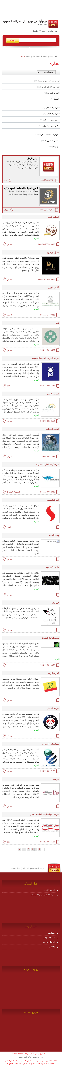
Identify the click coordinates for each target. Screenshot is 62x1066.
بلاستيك (54, 99)
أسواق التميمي (52, 500)
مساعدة (51, 933)
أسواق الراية (53, 673)
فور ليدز (55, 602)
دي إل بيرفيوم (53, 252)
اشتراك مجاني (49, 937)
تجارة (23, 56)
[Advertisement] (31, 10)
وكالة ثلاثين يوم (52, 567)
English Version (39, 31)
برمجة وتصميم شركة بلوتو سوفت (31, 1057)
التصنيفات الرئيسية (34, 56)
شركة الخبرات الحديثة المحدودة (45, 358)
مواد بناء (53, 146)
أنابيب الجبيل (53, 287)
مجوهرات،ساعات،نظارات (47, 134)
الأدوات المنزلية (51, 93)
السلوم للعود (53, 217)
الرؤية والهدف (49, 890)
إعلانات (52, 947)
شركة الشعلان (53, 708)
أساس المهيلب (52, 429)
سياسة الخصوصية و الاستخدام (43, 895)
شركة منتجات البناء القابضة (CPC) (44, 814)
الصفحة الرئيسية (50, 56)
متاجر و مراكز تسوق (48, 126)
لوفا (57, 323)
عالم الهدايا (32, 158)
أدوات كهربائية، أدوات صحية (46, 81)
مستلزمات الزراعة (50, 140)
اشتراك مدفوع (49, 942)
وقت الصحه (54, 535)
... (24, 849)
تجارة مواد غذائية (51, 114)
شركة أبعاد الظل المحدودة (47, 464)
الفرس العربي (53, 393)
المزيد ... (35, 238)
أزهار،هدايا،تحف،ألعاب (48, 87)
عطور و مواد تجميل (49, 120)
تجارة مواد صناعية (50, 108)
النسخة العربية (52, 31)
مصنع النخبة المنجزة (50, 638)
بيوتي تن (55, 779)
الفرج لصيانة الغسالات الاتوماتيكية (21, 188)
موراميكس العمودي (50, 744)
